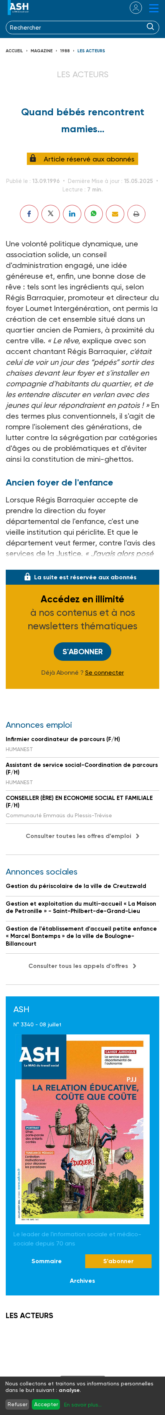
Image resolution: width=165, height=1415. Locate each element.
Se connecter (104, 672)
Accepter (46, 1404)
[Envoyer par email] (115, 214)
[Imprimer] (136, 214)
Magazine (42, 50)
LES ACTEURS (91, 50)
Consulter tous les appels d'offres (78, 965)
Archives (82, 1280)
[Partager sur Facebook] (29, 214)
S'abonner (83, 651)
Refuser (17, 1404)
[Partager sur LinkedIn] (72, 214)
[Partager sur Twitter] (50, 214)
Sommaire (46, 1261)
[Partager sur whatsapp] (93, 214)
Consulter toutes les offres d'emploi (78, 836)
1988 (65, 50)
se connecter (131, 8)
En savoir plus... (83, 1405)
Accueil (14, 50)
